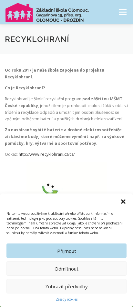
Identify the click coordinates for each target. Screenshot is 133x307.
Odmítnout (66, 268)
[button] (123, 201)
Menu (122, 12)
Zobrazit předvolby (66, 286)
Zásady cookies (66, 299)
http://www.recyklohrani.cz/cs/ (47, 154)
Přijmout (66, 251)
